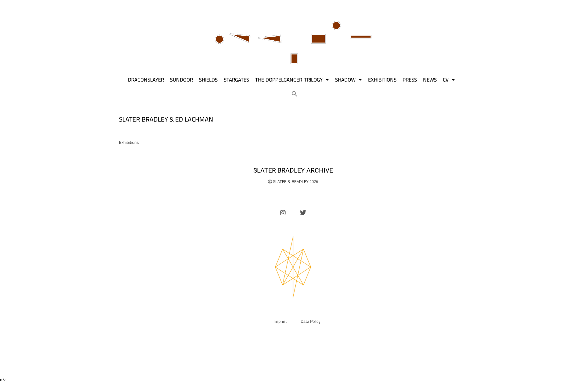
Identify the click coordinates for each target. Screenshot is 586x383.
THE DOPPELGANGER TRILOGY (289, 80)
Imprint (280, 321)
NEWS (430, 80)
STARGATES (236, 80)
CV (446, 80)
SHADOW (345, 80)
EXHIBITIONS (382, 80)
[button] (294, 94)
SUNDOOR (181, 80)
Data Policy (310, 321)
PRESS (410, 80)
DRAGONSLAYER (146, 80)
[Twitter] (303, 212)
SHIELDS (208, 80)
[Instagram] (282, 212)
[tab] (129, 142)
